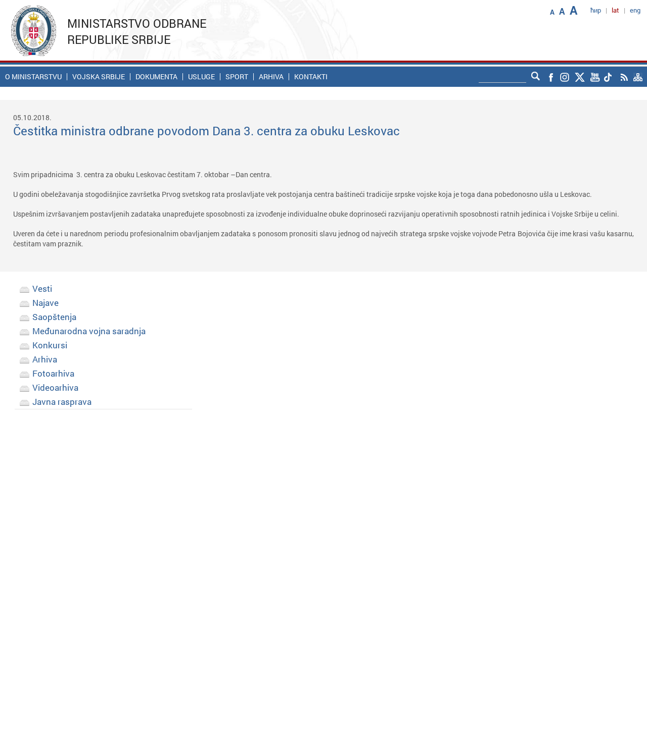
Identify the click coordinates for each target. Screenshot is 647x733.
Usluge (201, 76)
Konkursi (49, 345)
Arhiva (271, 76)
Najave (45, 302)
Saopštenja (54, 317)
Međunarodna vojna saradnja (89, 331)
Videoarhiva (55, 387)
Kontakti (311, 76)
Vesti (42, 288)
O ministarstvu (33, 76)
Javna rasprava (61, 401)
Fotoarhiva (53, 373)
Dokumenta (156, 76)
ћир (595, 10)
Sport (236, 76)
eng (635, 10)
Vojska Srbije (98, 76)
